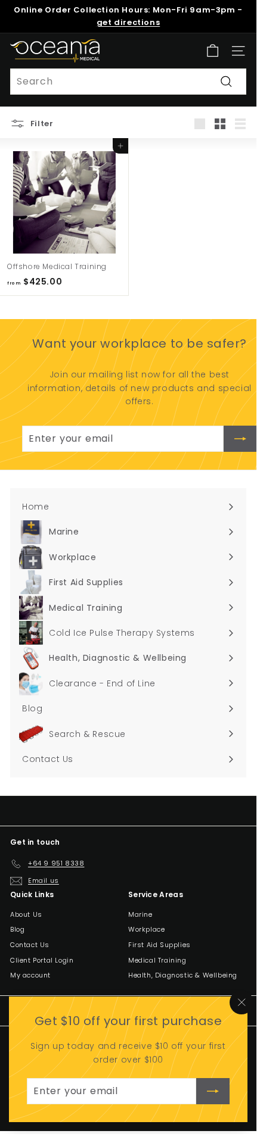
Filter (41, 123)
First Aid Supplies (159, 944)
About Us (26, 914)
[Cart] (213, 50)
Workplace (146, 929)
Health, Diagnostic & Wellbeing (182, 975)
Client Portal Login (41, 960)
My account (30, 975)
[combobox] (128, 81)
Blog (17, 929)
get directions (128, 22)
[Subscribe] (213, 1091)
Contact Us (29, 944)
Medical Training (157, 960)
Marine (140, 914)
